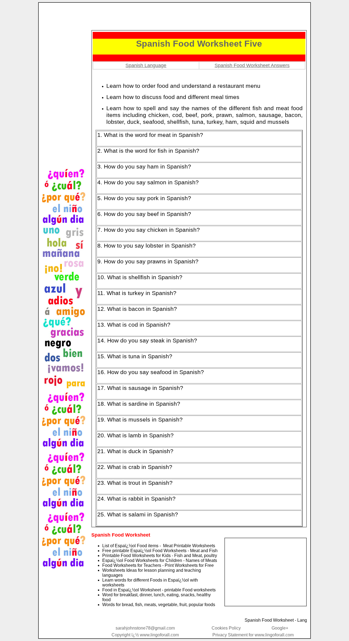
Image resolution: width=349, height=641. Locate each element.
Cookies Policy (226, 628)
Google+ (280, 628)
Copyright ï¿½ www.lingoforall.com (145, 635)
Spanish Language (145, 65)
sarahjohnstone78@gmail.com (145, 628)
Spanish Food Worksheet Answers (252, 65)
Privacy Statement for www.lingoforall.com (253, 635)
